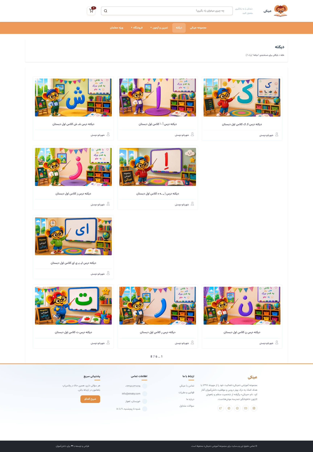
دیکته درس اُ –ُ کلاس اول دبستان (158, 124)
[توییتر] (220, 408)
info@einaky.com (131, 394)
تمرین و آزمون (160, 28)
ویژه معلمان (116, 28)
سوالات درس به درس (157, 56)
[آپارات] (237, 408)
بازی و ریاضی (135, 56)
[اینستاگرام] (254, 408)
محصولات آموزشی (133, 44)
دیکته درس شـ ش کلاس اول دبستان (73, 124)
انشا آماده (162, 44)
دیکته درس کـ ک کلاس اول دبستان (242, 124)
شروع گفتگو (90, 399)
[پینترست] (229, 408)
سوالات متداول (187, 406)
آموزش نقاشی (135, 68)
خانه (282, 55)
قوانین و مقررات (186, 392)
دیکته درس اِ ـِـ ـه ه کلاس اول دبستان (157, 194)
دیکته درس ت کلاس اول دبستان (73, 332)
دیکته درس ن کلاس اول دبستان (242, 332)
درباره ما (190, 399)
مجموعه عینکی (198, 28)
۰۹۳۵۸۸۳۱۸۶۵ (133, 386)
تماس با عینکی (187, 386)
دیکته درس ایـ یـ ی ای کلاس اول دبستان (73, 263)
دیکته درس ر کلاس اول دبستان (158, 332)
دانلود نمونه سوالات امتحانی (153, 68)
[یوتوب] (245, 408)
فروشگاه (138, 28)
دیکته (179, 28)
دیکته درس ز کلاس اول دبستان (73, 194)
